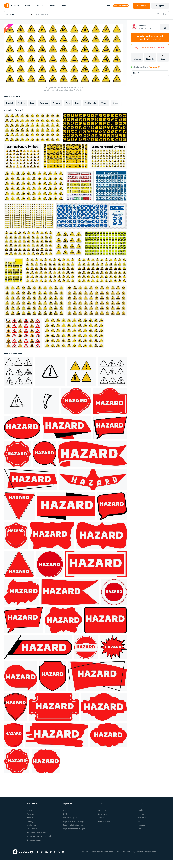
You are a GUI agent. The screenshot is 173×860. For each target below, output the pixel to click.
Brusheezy (31, 810)
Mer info (136, 73)
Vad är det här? (154, 67)
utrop (115, 102)
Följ (164, 28)
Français (141, 825)
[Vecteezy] (6, 5)
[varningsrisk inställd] (34, 186)
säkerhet (44, 102)
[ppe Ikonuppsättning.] (91, 216)
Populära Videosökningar (74, 828)
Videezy (30, 817)
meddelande (90, 102)
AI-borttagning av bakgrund (39, 836)
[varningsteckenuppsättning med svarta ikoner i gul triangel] (32, 127)
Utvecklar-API (32, 828)
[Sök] (158, 14)
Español (141, 814)
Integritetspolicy (128, 852)
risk (68, 102)
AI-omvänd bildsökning (37, 832)
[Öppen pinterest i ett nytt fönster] (51, 852)
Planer (109, 5)
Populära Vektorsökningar (74, 821)
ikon (77, 102)
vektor (104, 102)
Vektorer (15, 5)
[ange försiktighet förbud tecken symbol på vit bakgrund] (65, 156)
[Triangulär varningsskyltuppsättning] (22, 156)
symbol (9, 102)
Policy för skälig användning (148, 852)
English (141, 810)
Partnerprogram (70, 817)
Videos (40, 5)
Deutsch (141, 821)
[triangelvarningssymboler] (102, 270)
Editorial (52, 5)
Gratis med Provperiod (150, 37)
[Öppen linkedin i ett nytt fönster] (46, 852)
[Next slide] (123, 103)
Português (142, 817)
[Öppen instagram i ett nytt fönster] (42, 852)
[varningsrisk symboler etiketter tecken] (68, 243)
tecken (21, 102)
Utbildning (31, 825)
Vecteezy (30, 814)
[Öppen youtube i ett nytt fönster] (63, 852)
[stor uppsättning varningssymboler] (108, 156)
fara (32, 102)
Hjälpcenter (103, 810)
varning (56, 102)
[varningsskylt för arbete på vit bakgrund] (95, 127)
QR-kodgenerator (34, 840)
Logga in (160, 5)
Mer (64, 5)
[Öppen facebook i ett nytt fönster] (38, 852)
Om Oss (101, 817)
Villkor (118, 852)
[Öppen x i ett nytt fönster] (59, 852)
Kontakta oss (103, 814)
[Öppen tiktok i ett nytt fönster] (55, 852)
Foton (27, 5)
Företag (30, 821)
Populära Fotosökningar (73, 825)
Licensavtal (68, 810)
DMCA (65, 814)
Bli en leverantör (105, 821)
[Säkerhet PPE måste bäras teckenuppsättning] (111, 186)
